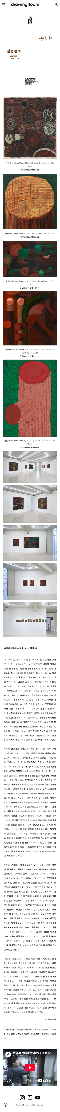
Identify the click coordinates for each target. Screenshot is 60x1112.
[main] (30, 166)
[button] (3, 4)
